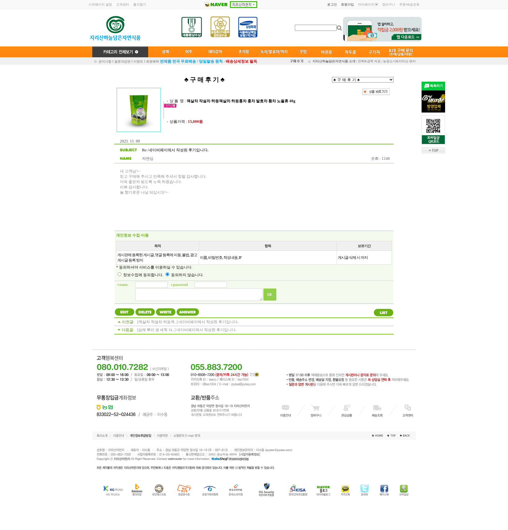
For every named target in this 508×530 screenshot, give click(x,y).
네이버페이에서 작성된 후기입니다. (208, 322)
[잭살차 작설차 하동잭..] (157, 322)
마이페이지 (366, 4)
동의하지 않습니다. (186, 275)
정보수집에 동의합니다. (142, 275)
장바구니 (388, 4)
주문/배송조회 (409, 4)
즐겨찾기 (139, 4)
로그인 (332, 4)
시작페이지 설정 (100, 4)
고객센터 (122, 4)
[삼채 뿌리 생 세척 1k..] (156, 330)
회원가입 (347, 4)
